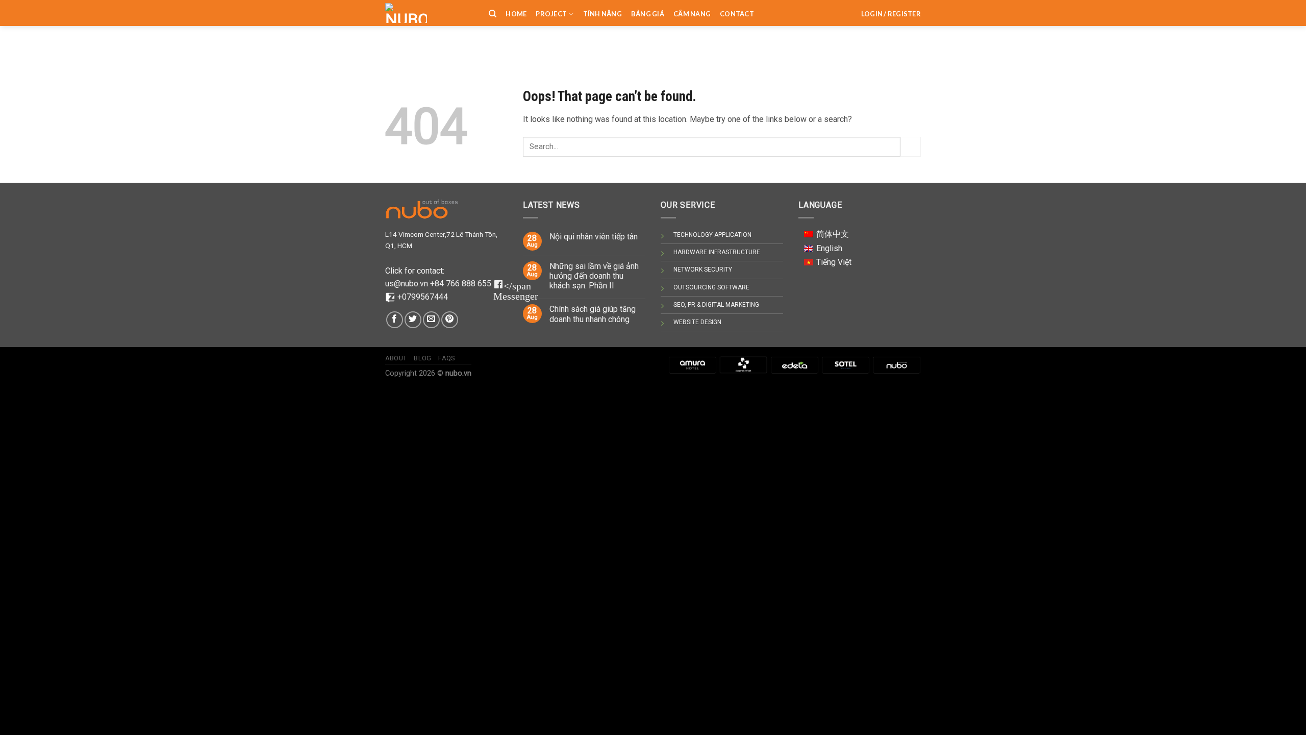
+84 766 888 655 (460, 283)
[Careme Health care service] (743, 364)
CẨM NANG (692, 14)
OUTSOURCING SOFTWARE (711, 287)
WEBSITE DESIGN (697, 322)
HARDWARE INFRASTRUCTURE (716, 252)
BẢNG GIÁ (647, 14)
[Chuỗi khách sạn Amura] (692, 364)
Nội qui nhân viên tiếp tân (593, 236)
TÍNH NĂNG (602, 14)
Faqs (446, 358)
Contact (737, 14)
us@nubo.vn (407, 283)
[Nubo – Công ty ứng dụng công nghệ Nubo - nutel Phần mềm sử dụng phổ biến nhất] (429, 13)
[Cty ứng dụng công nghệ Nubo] (896, 364)
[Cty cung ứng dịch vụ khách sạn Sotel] (845, 364)
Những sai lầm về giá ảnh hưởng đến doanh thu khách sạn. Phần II (594, 275)
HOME (516, 14)
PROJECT (551, 14)
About (396, 358)
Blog (422, 358)
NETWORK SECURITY (702, 269)
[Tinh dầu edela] (794, 364)
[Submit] (910, 147)
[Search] (492, 13)
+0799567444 (422, 297)
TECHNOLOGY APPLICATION (712, 234)
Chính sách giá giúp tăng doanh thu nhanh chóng (592, 314)
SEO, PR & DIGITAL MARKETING (716, 304)
